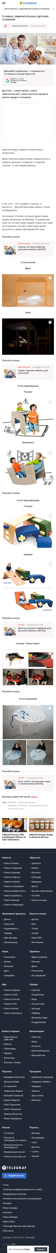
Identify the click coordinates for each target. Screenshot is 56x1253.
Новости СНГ (10, 1004)
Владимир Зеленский (14, 1077)
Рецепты (34, 1127)
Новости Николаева (13, 905)
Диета (34, 966)
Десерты (36, 1147)
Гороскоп (36, 990)
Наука (5, 951)
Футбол (35, 919)
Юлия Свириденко (13, 1118)
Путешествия (38, 1004)
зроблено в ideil (9, 1244)
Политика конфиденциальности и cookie (22, 1189)
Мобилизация (37, 1031)
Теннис (35, 929)
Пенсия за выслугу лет (15, 1156)
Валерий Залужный (13, 1095)
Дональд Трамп (11, 1082)
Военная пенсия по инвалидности (13, 1146)
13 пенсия (9, 1133)
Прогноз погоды (39, 900)
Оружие (8, 1053)
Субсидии (36, 877)
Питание (36, 962)
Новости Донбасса (13, 895)
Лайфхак (36, 1013)
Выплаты (36, 872)
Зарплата (36, 863)
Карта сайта (9, 1221)
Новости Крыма (11, 900)
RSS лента (8, 1231)
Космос (7, 962)
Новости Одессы (12, 877)
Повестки (36, 1037)
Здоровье (35, 951)
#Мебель (12, 802)
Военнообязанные (40, 1051)
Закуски (35, 1156)
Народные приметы (41, 1082)
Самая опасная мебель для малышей (33, 371)
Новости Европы (12, 990)
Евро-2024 (37, 938)
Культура (36, 1008)
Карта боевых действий (10, 1038)
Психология (37, 971)
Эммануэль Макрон (13, 1091)
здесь (34, 796)
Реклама (7, 1203)
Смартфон (9, 975)
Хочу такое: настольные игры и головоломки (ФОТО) (34, 782)
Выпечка (36, 1133)
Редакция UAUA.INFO (20, 26)
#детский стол (15, 809)
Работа (35, 868)
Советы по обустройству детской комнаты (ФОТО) (32, 248)
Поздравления (39, 1022)
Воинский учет (38, 1055)
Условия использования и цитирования (22, 1198)
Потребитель (38, 995)
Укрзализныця (11, 942)
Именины (36, 1100)
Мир (4, 984)
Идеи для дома (24, 243)
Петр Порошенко (12, 1105)
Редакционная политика (14, 1194)
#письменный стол (38, 805)
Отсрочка (36, 1046)
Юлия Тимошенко (12, 1109)
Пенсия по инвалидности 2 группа (15, 1139)
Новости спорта (38, 914)
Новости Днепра (12, 872)
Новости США (11, 995)
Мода (34, 999)
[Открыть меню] (4, 3)
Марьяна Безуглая (13, 1114)
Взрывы (8, 1044)
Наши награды (10, 1208)
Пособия (36, 895)
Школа (35, 886)
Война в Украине (11, 1031)
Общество (35, 858)
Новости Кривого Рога (15, 891)
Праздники (35, 1071)
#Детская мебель (27, 802)
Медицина (36, 882)
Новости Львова (12, 882)
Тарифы (8, 933)
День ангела (37, 1095)
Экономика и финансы (14, 914)
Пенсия (6, 1127)
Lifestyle (34, 984)
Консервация (38, 1138)
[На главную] (28, 3)
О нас (6, 1185)
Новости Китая (11, 1008)
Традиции (36, 1086)
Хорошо (41, 1249)
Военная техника (12, 1062)
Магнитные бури (39, 1018)
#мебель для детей (17, 805)
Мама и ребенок (39, 957)
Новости (6, 858)
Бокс (34, 924)
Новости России (12, 999)
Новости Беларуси (13, 1013)
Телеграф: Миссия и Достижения (19, 1226)
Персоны (7, 1071)
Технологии (9, 957)
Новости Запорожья (14, 886)
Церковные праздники (42, 1077)
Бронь (35, 1041)
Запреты (36, 1091)
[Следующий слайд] (53, 9)
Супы (34, 1142)
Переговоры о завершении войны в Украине (26, 9)
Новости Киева (11, 863)
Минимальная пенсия (14, 1152)
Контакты (7, 1212)
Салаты (35, 1151)
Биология (8, 966)
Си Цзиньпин (10, 1086)
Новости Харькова (13, 868)
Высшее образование (42, 891)
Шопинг (21, 625)
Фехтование (37, 942)
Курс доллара (10, 938)
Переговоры (10, 1049)
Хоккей (35, 933)
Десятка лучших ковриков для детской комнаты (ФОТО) (34, 629)
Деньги (7, 919)
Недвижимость (11, 929)
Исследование (39, 975)
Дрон (6, 971)
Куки (26, 1249)
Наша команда (10, 1217)
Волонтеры (9, 1058)
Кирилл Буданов (12, 1100)
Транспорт (9, 924)
